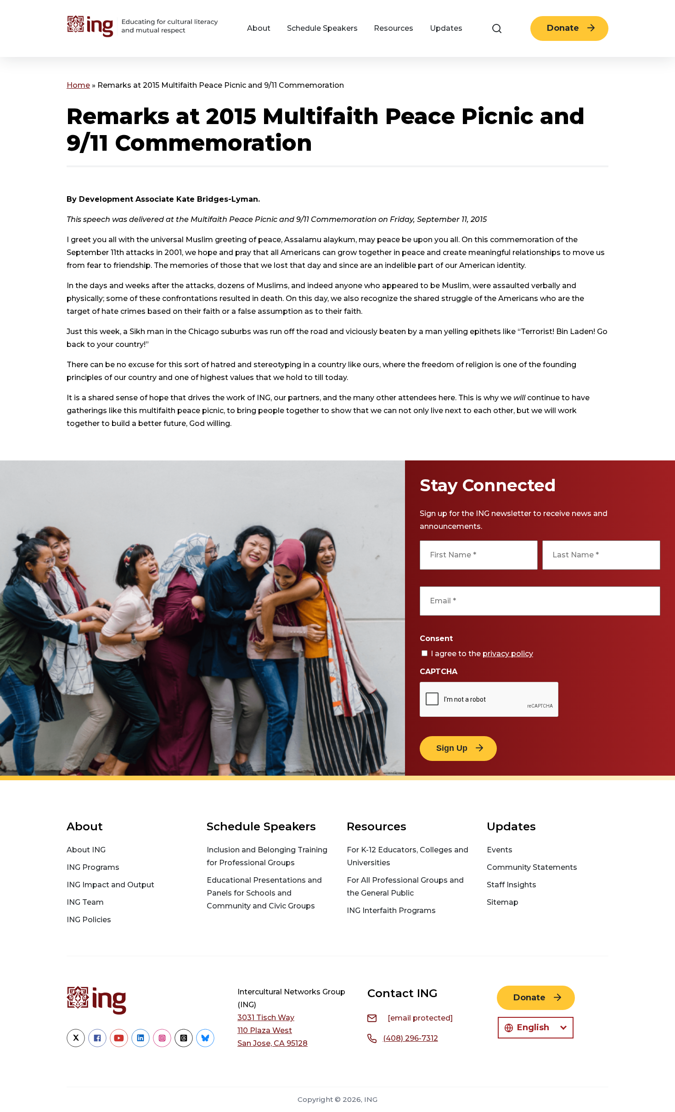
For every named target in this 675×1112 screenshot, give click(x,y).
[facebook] (97, 1044)
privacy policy (508, 653)
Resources (393, 28)
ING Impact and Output (110, 884)
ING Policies (89, 919)
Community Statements (532, 867)
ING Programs (93, 867)
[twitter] (76, 1044)
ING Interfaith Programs (391, 910)
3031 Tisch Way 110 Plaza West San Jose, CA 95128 (272, 1030)
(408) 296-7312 (410, 1038)
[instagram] (162, 1044)
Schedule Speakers (322, 28)
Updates (446, 28)
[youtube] (119, 1044)
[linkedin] (140, 1044)
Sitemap (502, 902)
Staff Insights (511, 884)
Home (78, 85)
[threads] (183, 1044)
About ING (86, 849)
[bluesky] (205, 1044)
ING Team (85, 902)
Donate (563, 28)
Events (499, 849)
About (258, 28)
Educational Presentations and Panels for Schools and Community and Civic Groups (264, 893)
